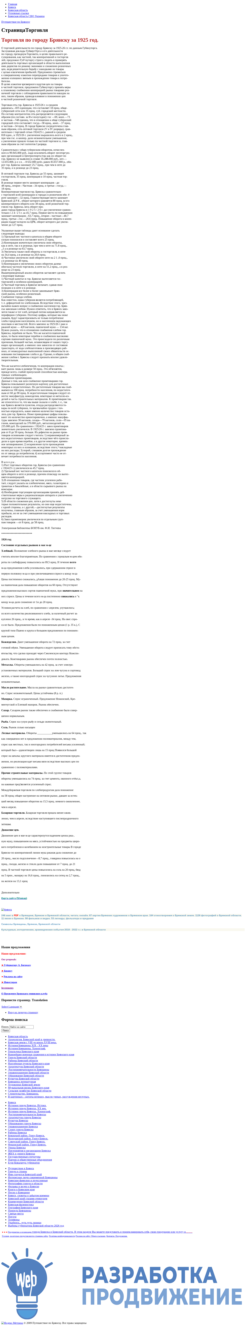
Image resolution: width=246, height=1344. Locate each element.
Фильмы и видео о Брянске (23, 1186)
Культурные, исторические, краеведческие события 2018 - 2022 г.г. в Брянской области (53, 929)
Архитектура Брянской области (26, 1066)
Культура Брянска (18, 1120)
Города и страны (17, 1171)
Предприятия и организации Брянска (29, 1150)
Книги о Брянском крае (21, 1189)
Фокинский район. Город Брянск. (27, 1144)
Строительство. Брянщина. (23, 1093)
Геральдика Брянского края (23, 1051)
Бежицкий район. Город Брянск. (26, 1135)
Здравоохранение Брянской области (28, 1072)
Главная (12, 4)
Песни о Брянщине (19, 1192)
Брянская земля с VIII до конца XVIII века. (32, 1042)
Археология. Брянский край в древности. (31, 1039)
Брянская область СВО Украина (26, 16)
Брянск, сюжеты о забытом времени (28, 1195)
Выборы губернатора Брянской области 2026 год (36, 1225)
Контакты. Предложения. (117, 1236)
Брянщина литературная (22, 1081)
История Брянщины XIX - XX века (28, 1045)
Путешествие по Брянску (15, 21)
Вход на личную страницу (23, 1012)
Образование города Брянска (24, 1123)
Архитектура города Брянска (24, 1117)
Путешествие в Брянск (21, 1168)
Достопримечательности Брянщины (28, 1069)
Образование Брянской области (26, 1075)
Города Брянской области (22, 1057)
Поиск (5, 1026)
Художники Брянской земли (24, 1084)
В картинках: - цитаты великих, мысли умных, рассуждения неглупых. (49, 1096)
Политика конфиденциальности (62, 1236)
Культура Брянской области (23, 1078)
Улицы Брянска (17, 1147)
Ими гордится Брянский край (25, 1174)
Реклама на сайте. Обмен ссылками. (91, 1236)
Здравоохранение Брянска (23, 1126)
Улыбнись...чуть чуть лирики (24, 1222)
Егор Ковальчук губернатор (24, 1162)
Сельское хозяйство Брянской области (29, 1090)
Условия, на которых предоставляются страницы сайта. (25, 1236)
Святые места (16, 1213)
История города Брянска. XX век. (27, 1108)
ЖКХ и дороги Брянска (21, 1153)
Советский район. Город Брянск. (26, 1141)
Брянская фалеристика (21, 1204)
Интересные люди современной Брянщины (33, 1177)
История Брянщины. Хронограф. (27, 1048)
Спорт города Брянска (20, 1129)
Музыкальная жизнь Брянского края (28, 1087)
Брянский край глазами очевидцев (27, 1198)
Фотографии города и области (25, 1183)
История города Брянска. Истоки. (27, 1105)
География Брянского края (23, 1207)
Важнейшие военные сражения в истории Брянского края (41, 1054)
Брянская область (18, 10)
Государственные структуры (24, 1156)
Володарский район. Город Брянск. (28, 1138)
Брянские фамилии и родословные (28, 1180)
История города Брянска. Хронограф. (29, 1111)
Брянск (12, 7)
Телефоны (14, 1219)
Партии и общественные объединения (30, 1159)
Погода (12, 1216)
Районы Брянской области (23, 1060)
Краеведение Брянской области (26, 1201)
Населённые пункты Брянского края (29, 1063)
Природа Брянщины (19, 1210)
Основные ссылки (18, 13)
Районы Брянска (17, 1132)
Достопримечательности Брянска (27, 1114)
